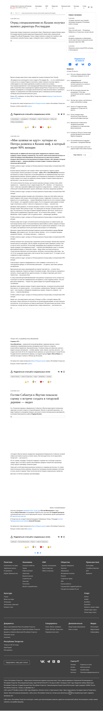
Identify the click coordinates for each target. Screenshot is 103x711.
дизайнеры (42, 376)
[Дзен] (70, 64)
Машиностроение (27, 576)
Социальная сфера (66, 578)
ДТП (87, 570)
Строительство (26, 578)
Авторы (73, 667)
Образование (65, 570)
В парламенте (8, 570)
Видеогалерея (95, 629)
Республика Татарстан (13, 641)
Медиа (93, 623)
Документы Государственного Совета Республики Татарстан (22, 629)
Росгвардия (33, 119)
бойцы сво (53, 119)
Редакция (73, 670)
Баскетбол (87, 604)
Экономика (38, 6)
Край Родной (8, 647)
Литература (7, 602)
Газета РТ (75, 661)
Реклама (73, 664)
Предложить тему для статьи (17, 662)
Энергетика (25, 573)
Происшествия (65, 6)
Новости (70, 69)
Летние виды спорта (90, 612)
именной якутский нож (19, 516)
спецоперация (15, 119)
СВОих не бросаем (47, 570)
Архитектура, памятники (11, 604)
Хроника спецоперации (49, 565)
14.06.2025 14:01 (14, 136)
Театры (6, 596)
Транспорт (25, 581)
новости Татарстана (43, 119)
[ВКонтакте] (59, 114)
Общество (55, 6)
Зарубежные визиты (10, 568)
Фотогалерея (94, 627)
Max (33, 103)
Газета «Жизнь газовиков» (53, 627)
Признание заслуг (9, 634)
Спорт (84, 6)
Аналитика (7, 637)
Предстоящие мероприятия (77, 627)
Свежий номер (84, 670)
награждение (24, 119)
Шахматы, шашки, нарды (91, 607)
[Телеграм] (76, 64)
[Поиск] (92, 7)
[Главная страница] (18, 7)
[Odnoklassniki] (53, 661)
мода (35, 376)
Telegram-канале (41, 103)
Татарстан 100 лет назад (11, 645)
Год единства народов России (70, 589)
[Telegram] (61, 114)
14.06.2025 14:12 (14, 18)
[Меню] (89, 7)
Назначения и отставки (11, 565)
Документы (9, 623)
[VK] (42, 661)
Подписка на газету (86, 664)
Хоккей (86, 599)
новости (17, 13)
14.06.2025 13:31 (14, 390)
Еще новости (78, 155)
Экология (63, 568)
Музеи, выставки (9, 599)
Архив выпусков (85, 667)
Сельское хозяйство (28, 565)
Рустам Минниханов (23, 541)
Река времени (8, 650)
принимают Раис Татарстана (31, 510)
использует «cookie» (33, 699)
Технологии (25, 584)
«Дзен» (30, 106)
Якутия (33, 541)
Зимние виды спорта (90, 609)
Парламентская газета (52, 632)
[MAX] (89, 64)
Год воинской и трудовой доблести (71, 586)
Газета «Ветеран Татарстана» (54, 629)
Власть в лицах (73, 629)
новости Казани (15, 376)
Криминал (89, 573)
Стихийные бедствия (92, 568)
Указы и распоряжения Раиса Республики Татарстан (19, 627)
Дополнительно (75, 623)
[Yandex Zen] (58, 661)
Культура (76, 6)
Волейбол (87, 602)
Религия (63, 576)
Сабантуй (13, 541)
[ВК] (82, 64)
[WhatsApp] (64, 114)
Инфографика (95, 632)
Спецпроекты (51, 623)
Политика (28, 6)
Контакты (73, 672)
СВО (46, 6)
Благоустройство (66, 584)
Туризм (24, 568)
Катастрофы (90, 565)
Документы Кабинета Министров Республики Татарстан (20, 632)
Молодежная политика (67, 573)
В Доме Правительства (11, 573)
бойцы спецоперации (17, 121)
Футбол (86, 596)
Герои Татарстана (47, 568)
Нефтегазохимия (27, 570)
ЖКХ (62, 581)
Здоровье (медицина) (67, 565)
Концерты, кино (8, 607)
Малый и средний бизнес (29, 586)
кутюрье (49, 376)
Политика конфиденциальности (89, 672)
